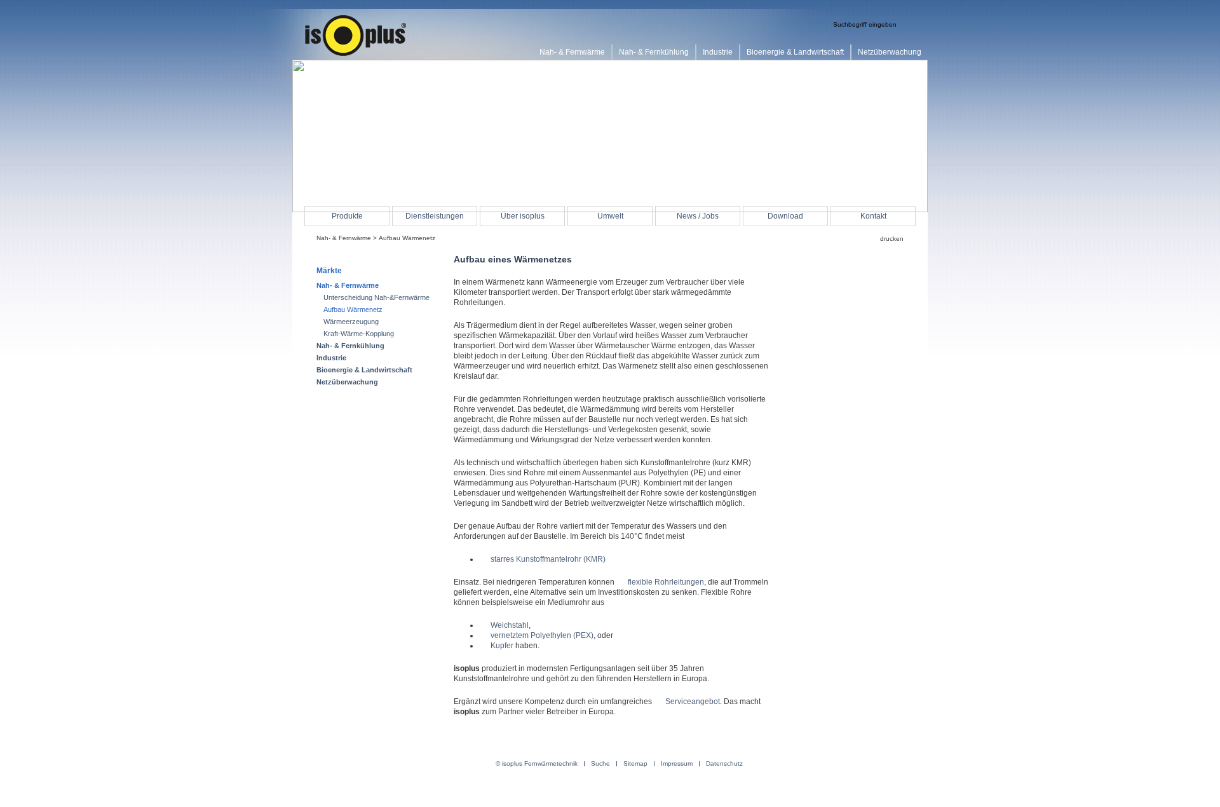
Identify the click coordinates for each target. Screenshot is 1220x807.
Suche (600, 763)
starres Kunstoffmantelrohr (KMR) (548, 559)
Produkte (347, 216)
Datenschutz (724, 763)
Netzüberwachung (347, 382)
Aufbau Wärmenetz (353, 309)
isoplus (356, 36)
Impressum (677, 763)
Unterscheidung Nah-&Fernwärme (376, 297)
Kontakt (873, 216)
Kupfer (502, 645)
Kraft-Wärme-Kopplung (358, 333)
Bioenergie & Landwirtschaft (364, 370)
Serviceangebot (692, 701)
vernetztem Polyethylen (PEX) (542, 635)
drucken (892, 238)
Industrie (331, 358)
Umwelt (610, 216)
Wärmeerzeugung (351, 321)
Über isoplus (523, 216)
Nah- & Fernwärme (343, 237)
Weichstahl (510, 625)
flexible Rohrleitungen (666, 582)
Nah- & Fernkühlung (350, 345)
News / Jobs (698, 216)
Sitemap (635, 763)
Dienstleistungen (434, 216)
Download (785, 216)
